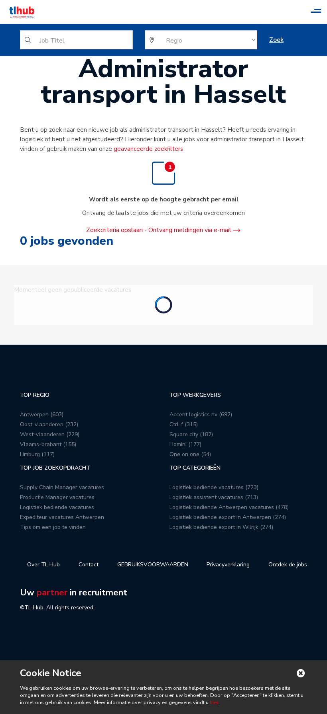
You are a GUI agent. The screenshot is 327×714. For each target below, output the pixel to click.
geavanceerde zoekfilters (148, 149)
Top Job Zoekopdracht (55, 468)
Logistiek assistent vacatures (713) (213, 497)
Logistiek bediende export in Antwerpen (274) (227, 517)
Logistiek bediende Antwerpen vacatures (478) (229, 507)
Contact (88, 564)
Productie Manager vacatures (57, 497)
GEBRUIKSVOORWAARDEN (152, 564)
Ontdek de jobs (287, 564)
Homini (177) (185, 444)
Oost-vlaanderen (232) (49, 424)
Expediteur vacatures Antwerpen (62, 517)
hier (214, 702)
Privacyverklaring (228, 564)
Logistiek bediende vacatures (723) (213, 487)
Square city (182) (191, 434)
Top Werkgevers (195, 395)
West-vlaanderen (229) (49, 434)
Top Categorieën (195, 468)
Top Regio (34, 395)
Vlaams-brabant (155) (48, 444)
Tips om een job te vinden (53, 527)
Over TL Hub (43, 564)
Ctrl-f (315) (183, 424)
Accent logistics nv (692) (200, 414)
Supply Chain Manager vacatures (62, 487)
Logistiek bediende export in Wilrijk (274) (221, 527)
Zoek (276, 39)
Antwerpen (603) (41, 414)
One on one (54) (190, 454)
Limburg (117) (37, 454)
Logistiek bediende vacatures (57, 507)
